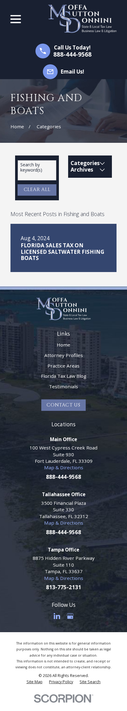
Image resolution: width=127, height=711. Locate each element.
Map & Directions (63, 467)
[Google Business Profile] (70, 616)
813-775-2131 (63, 587)
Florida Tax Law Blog (63, 376)
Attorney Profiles (63, 355)
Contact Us (63, 405)
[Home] (82, 19)
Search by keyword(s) (31, 167)
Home (63, 345)
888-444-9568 (72, 54)
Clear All (37, 189)
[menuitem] (35, 682)
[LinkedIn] (57, 616)
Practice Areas (63, 366)
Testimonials (63, 386)
